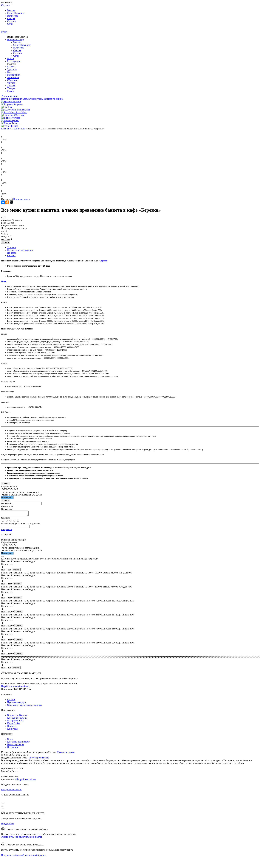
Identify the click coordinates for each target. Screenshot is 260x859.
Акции (15, 128)
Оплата (11, 699)
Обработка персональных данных (24, 705)
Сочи (10, 24)
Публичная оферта (16, 702)
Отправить (6, 529)
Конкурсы (12, 728)
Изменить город (15, 39)
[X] (11, 202)
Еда (9, 72)
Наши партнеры (15, 744)
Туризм (11, 85)
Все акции (12, 747)
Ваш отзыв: (7, 509)
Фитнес (11, 83)
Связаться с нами (66, 752)
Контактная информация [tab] (20, 250)
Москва (11, 10)
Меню (4, 31)
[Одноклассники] (7, 202)
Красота (11, 66)
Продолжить (7, 823)
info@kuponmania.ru (39, 757)
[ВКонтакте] (3, 202)
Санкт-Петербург (16, 13)
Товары (11, 88)
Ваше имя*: (7, 503)
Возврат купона (15, 720)
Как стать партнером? (18, 741)
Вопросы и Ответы (17, 715)
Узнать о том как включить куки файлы (21, 837)
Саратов (11, 21)
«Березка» (103, 261)
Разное (10, 91)
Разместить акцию (53, 99)
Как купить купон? (17, 718)
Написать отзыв (21, 199)
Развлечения (13, 74)
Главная (5, 128)
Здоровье (12, 69)
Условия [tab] (11, 247)
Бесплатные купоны (33, 99)
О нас (10, 739)
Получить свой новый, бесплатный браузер (23, 855)
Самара (11, 18)
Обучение (12, 80)
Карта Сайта (13, 723)
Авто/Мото (13, 77)
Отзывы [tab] (11, 255)
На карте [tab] (11, 253)
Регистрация (13, 61)
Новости (11, 726)
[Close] (2, 556)
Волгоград (12, 15)
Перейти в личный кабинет (15, 686)
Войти (10, 58)
